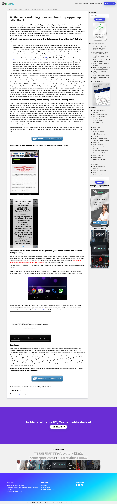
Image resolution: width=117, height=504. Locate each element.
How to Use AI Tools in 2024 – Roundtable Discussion (101, 68)
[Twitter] (79, 485)
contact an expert (38, 310)
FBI (46, 58)
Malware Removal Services (15, 485)
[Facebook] (77, 485)
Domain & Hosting (98, 132)
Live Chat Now (58, 427)
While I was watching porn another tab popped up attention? (45, 18)
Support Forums (46, 487)
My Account (98, 3)
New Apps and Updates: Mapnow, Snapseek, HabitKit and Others (100, 48)
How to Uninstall (98, 155)
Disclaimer (87, 502)
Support (73, 502)
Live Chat (109, 4)
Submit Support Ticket (48, 489)
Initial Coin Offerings (99, 159)
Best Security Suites (99, 116)
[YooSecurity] (7, 5)
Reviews (95, 164)
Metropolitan (17, 60)
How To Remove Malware (101, 150)
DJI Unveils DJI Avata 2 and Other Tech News (101, 60)
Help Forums (68, 502)
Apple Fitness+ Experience (101, 75)
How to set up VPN (99, 153)
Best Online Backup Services (99, 111)
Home (76, 3)
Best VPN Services (98, 123)
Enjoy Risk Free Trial (99, 134)
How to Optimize (98, 144)
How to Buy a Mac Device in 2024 (101, 78)
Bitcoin (95, 125)
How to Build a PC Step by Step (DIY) (101, 64)
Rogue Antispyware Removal (99, 167)
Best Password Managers (100, 114)
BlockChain (96, 127)
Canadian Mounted (40, 60)
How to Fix (96, 142)
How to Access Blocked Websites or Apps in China (101, 139)
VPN (94, 172)
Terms (83, 502)
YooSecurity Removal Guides (14, 9)
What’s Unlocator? (98, 81)
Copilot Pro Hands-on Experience (99, 72)
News (94, 162)
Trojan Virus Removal (99, 170)
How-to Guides (97, 157)
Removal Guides (57, 502)
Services (91, 3)
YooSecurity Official (99, 175)
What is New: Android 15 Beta (100, 56)
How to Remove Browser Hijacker (100, 147)
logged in (20, 394)
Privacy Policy (78, 502)
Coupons (95, 129)
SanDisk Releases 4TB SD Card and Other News (100, 53)
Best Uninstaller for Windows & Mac (98, 119)
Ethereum (96, 136)
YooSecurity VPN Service (15, 492)
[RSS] (82, 485)
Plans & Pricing (83, 3)
